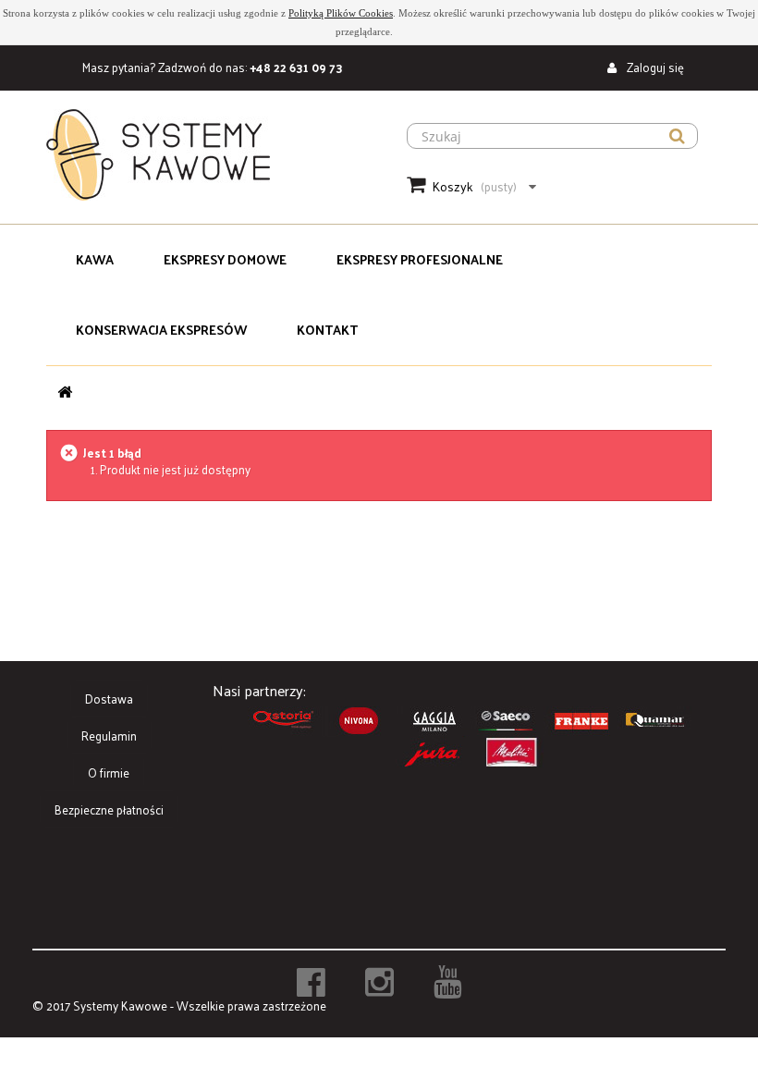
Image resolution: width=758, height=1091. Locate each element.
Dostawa (109, 698)
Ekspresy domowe (225, 259)
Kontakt (327, 329)
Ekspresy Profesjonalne (419, 259)
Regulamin (109, 735)
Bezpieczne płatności (109, 809)
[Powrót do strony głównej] (64, 391)
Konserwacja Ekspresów (161, 329)
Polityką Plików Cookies (340, 12)
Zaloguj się (654, 67)
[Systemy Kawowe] (205, 155)
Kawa (95, 259)
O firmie (108, 772)
